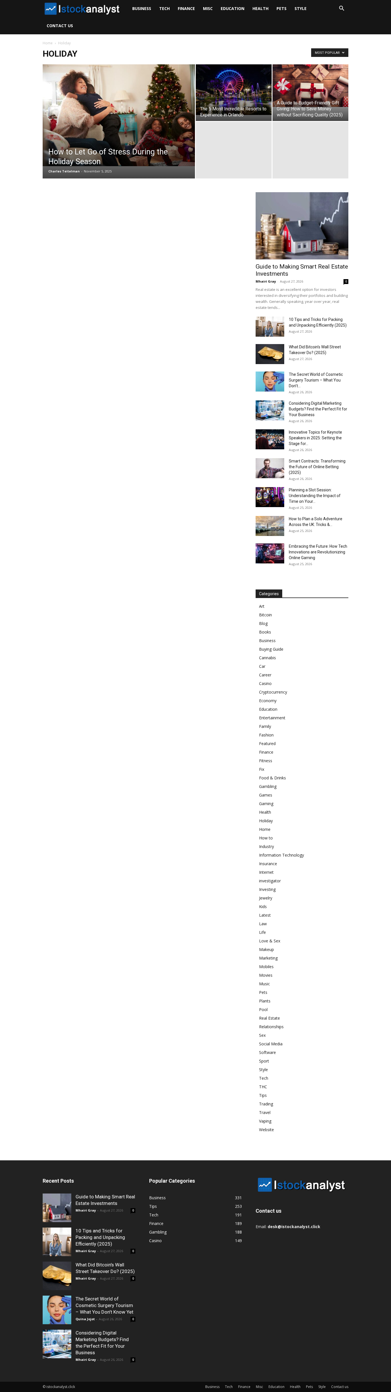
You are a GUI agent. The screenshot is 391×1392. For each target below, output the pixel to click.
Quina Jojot (85, 1319)
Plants (264, 1001)
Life (262, 932)
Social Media (271, 1044)
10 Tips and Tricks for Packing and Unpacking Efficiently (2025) (100, 1237)
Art (261, 606)
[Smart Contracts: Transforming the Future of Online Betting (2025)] (270, 468)
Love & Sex (269, 941)
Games (265, 795)
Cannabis (267, 657)
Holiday (266, 820)
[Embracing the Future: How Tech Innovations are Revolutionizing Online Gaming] (270, 553)
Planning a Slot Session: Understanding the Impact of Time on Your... (315, 496)
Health (260, 8)
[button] (341, 9)
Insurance (268, 863)
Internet (266, 872)
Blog (263, 623)
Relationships (271, 1026)
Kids (263, 906)
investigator (270, 880)
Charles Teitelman (64, 171)
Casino (265, 683)
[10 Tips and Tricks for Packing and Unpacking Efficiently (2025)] (270, 327)
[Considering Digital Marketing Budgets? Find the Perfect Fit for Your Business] (270, 410)
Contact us (60, 25)
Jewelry (265, 898)
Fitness (265, 760)
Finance (186, 8)
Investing (267, 889)
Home (48, 43)
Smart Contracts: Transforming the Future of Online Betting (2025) (317, 467)
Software (267, 1052)
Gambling (268, 786)
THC (263, 1086)
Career (265, 675)
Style (301, 8)
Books (265, 632)
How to (266, 838)
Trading (266, 1104)
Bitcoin (265, 614)
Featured (267, 743)
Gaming (266, 803)
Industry (266, 846)
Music (264, 983)
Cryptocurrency (273, 692)
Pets (282, 8)
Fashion (266, 735)
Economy (268, 700)
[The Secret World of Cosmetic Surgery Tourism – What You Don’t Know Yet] (270, 382)
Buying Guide (271, 649)
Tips (263, 1095)
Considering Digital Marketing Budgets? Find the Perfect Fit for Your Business (318, 409)
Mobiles (266, 966)
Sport (264, 1061)
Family (265, 726)
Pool (263, 1009)
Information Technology (281, 855)
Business (141, 8)
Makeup (266, 949)
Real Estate (269, 1018)
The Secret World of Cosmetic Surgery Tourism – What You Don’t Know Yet (104, 1305)
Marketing (268, 958)
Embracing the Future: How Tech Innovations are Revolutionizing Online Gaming (318, 552)
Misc (208, 8)
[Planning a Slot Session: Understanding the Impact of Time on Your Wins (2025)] (270, 497)
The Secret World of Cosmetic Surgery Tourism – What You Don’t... (316, 380)
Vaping (265, 1121)
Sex (262, 1035)
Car (262, 666)
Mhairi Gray (266, 281)
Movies (265, 975)
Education (232, 8)
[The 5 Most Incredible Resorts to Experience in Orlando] (234, 89)
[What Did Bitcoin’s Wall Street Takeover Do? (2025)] (270, 354)
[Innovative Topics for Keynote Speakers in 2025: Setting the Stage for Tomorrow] (270, 439)
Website (266, 1129)
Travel (264, 1112)
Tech (164, 8)
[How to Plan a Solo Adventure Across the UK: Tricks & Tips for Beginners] (270, 526)
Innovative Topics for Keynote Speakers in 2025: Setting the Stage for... (315, 438)
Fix (261, 769)
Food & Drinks (272, 778)
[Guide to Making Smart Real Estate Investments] (302, 225)
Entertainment (272, 717)
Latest (265, 915)
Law (263, 923)
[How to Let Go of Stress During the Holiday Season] (119, 115)
